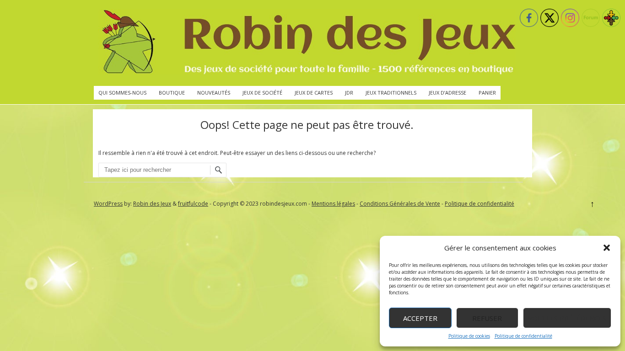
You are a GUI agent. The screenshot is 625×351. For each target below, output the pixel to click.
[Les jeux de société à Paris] (307, 43)
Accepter (420, 318)
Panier (487, 92)
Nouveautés (213, 92)
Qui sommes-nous (122, 92)
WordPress (108, 203)
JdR (349, 92)
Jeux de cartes (314, 92)
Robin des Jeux (152, 203)
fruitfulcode (193, 203)
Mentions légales (333, 203)
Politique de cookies (469, 336)
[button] (606, 247)
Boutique (172, 92)
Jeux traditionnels (391, 92)
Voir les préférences (567, 318)
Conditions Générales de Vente (400, 203)
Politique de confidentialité (523, 336)
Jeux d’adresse (447, 92)
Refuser (487, 318)
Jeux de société (262, 92)
